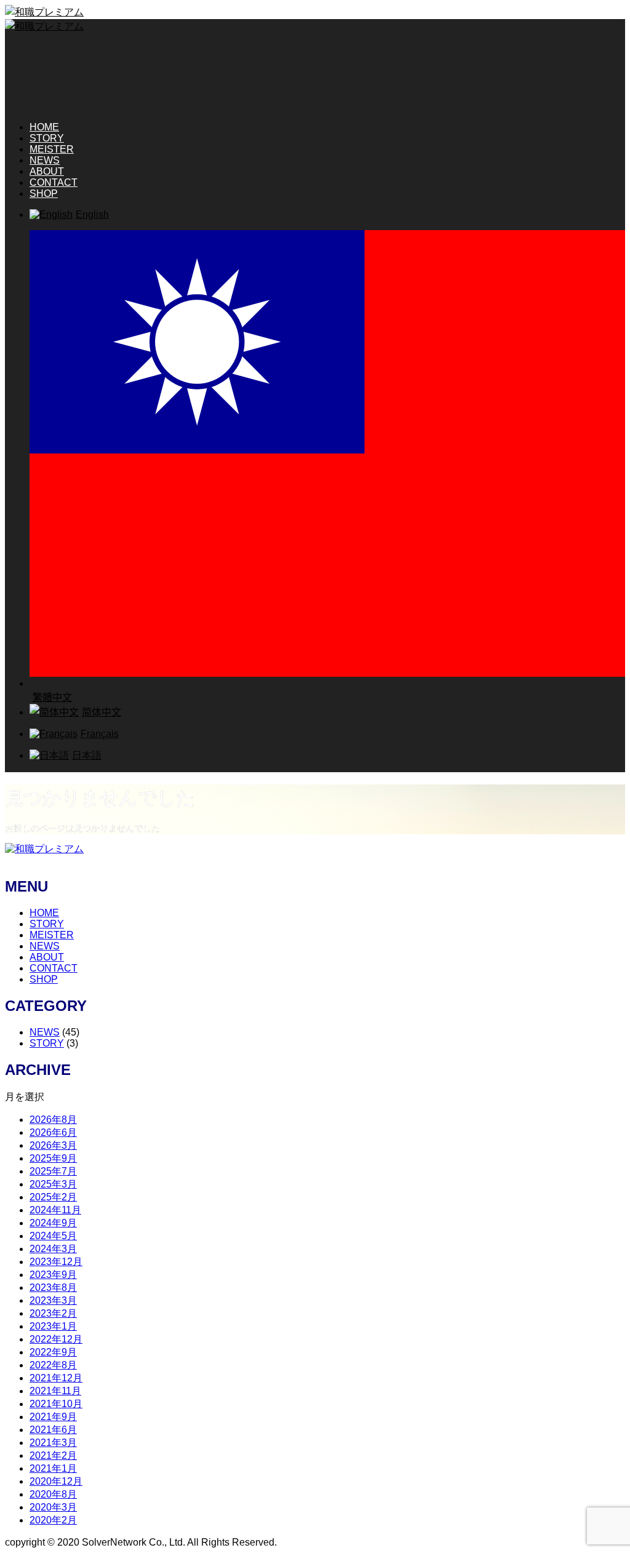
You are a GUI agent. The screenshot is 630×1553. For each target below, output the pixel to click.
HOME (44, 127)
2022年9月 (53, 1352)
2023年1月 (53, 1326)
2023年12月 (56, 1261)
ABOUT (47, 171)
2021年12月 (56, 1378)
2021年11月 (55, 1391)
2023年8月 (53, 1287)
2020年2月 (53, 1520)
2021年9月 (53, 1416)
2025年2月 (53, 1197)
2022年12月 (56, 1339)
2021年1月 (53, 1468)
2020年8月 (53, 1494)
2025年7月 (53, 1171)
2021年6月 (53, 1429)
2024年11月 (55, 1210)
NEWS (45, 160)
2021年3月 (53, 1442)
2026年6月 (53, 1132)
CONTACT (54, 182)
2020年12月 (56, 1481)
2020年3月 (53, 1507)
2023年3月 (53, 1300)
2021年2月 (53, 1455)
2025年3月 (53, 1184)
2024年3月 (53, 1249)
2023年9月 (53, 1274)
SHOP (44, 193)
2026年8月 (53, 1119)
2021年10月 (56, 1404)
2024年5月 (53, 1236)
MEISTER (52, 149)
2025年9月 (53, 1158)
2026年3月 (53, 1145)
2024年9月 (53, 1223)
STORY (47, 138)
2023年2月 (53, 1313)
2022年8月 (53, 1365)
